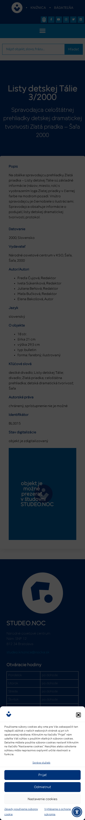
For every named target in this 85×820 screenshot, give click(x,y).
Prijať (42, 775)
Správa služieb (41, 763)
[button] (78, 715)
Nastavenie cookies (42, 799)
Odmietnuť (42, 787)
